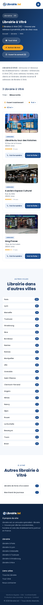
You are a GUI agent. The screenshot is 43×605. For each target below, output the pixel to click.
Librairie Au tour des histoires (20, 140)
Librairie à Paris (8, 543)
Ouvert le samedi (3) (17, 54)
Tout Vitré (12, 40)
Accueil (5, 34)
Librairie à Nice (8, 562)
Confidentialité (30, 595)
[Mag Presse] (21, 224)
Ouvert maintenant (15, 102)
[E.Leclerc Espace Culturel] (21, 173)
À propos (27, 597)
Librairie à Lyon (8, 547)
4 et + (33, 102)
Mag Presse (11, 241)
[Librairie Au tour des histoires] (21, 123)
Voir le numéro (15, 155)
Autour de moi (14, 47)
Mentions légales (12, 595)
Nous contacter (9, 583)
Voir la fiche (32, 155)
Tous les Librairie (9, 575)
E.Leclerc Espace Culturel (18, 190)
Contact (35, 597)
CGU (22, 595)
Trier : (5, 95)
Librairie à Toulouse (10, 555)
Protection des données (13, 597)
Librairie (14, 4)
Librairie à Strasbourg (11, 558)
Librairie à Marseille (10, 551)
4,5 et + (10, 107)
